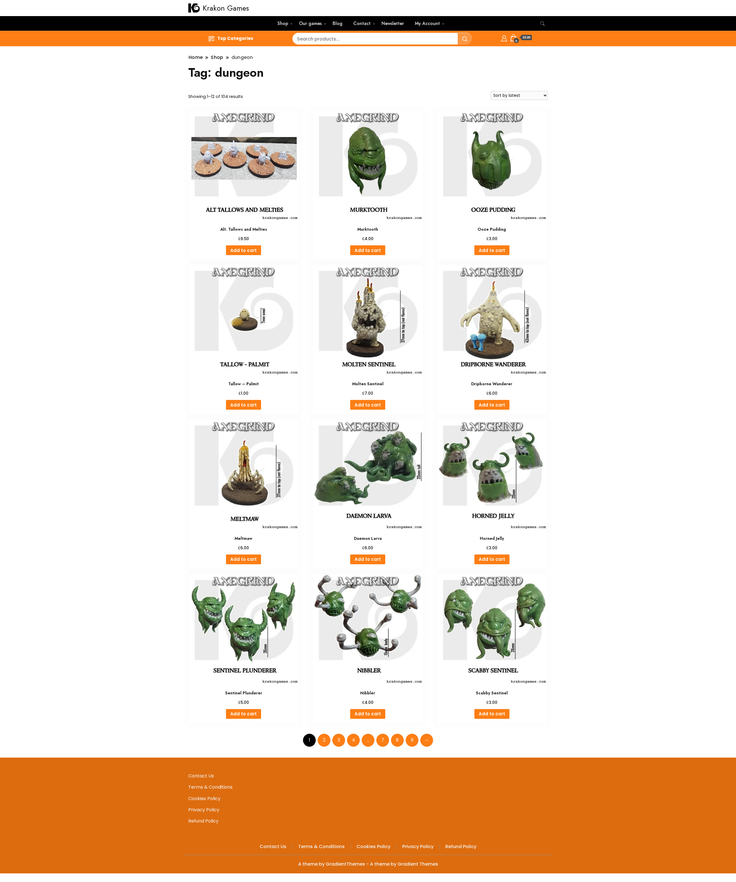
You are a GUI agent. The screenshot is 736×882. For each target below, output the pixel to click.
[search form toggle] (542, 23)
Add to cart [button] (243, 250)
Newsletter (393, 23)
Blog (337, 23)
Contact (362, 23)
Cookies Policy (204, 798)
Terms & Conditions (210, 787)
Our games (310, 23)
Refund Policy (203, 821)
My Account (427, 23)
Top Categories (235, 38)
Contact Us (201, 776)
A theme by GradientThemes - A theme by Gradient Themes (368, 864)
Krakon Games (226, 8)
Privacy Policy (203, 809)
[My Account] (504, 37)
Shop (282, 23)
